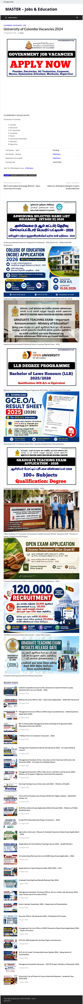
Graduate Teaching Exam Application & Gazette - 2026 (24, 488)
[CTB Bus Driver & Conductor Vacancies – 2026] (10, 736)
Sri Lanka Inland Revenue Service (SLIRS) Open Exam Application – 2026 (46, 856)
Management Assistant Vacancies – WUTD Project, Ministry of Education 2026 (49, 964)
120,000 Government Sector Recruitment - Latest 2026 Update (27, 635)
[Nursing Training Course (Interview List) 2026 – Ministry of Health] (10, 784)
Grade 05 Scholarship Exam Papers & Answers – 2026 (39, 820)
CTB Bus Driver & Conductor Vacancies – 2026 (36, 736)
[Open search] (77, 17)
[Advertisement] (41, 97)
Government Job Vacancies (13, 25)
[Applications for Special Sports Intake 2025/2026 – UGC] (10, 868)
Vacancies (32, 175)
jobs (24, 25)
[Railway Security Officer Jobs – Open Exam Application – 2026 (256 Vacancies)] (10, 700)
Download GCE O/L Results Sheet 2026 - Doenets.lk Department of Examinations (34, 444)
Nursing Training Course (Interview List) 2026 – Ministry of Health (44, 784)
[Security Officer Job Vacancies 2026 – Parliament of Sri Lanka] (10, 916)
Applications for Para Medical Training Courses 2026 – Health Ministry (46, 844)
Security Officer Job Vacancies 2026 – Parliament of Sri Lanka (42, 916)
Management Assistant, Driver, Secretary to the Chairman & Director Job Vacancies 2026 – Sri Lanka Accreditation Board (47, 761)
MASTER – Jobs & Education (31, 9)
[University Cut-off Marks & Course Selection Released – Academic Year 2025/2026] (10, 976)
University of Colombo (19, 175)
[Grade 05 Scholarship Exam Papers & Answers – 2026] (10, 820)
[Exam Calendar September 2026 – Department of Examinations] (10, 904)
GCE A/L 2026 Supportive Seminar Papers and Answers (40, 940)
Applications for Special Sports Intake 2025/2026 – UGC (40, 868)
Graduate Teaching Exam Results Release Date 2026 (23, 676)
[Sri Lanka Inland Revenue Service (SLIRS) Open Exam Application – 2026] (10, 856)
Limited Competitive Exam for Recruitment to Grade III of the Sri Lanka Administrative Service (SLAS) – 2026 (46, 689)
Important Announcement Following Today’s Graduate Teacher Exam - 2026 (32, 344)
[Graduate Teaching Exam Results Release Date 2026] (10, 880)
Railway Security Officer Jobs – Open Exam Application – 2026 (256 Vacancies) (49, 700)
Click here (29, 168)
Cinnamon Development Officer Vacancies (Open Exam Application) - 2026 (31, 581)
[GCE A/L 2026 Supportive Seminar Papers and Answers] (10, 940)
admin (22, 33)
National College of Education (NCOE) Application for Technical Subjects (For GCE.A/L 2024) (38, 299)
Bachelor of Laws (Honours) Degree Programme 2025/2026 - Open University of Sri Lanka (37, 390)
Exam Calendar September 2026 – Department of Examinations (43, 904)
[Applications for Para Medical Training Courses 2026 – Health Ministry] (10, 844)
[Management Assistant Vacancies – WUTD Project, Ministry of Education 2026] (10, 964)
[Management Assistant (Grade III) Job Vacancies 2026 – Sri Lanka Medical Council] (10, 748)
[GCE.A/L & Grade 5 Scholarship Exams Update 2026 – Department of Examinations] (10, 952)
